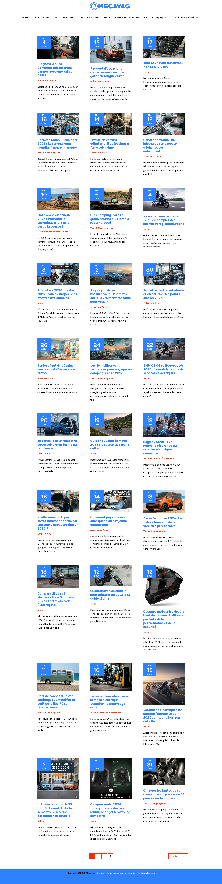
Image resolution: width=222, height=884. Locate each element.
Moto (146, 72)
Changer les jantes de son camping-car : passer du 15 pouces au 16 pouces (163, 794)
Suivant (178, 856)
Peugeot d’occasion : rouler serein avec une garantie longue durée (107, 72)
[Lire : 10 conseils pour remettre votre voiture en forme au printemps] (58, 424)
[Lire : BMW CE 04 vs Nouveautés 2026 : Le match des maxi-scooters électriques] (164, 349)
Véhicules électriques (56, 231)
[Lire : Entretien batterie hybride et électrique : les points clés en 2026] (164, 273)
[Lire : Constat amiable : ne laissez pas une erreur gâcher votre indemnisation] (164, 123)
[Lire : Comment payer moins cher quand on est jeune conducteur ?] (111, 500)
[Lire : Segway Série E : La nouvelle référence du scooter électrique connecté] (164, 424)
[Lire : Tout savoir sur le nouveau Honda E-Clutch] (164, 46)
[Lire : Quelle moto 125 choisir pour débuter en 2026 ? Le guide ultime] (111, 575)
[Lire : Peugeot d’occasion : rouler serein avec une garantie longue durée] (111, 49)
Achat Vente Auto (47, 80)
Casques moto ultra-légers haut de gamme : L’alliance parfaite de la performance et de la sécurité (163, 619)
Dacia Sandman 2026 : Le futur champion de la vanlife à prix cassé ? (162, 522)
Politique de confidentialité (121, 873)
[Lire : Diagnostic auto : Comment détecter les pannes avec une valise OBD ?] (58, 46)
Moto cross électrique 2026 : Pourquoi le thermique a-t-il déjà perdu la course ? (54, 220)
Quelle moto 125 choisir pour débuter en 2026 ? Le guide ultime (110, 594)
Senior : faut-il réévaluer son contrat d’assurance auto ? (56, 369)
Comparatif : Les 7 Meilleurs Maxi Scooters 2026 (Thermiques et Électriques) (55, 599)
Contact (101, 873)
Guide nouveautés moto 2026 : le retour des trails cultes (109, 444)
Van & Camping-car (48, 152)
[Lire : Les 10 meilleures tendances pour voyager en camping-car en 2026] (111, 349)
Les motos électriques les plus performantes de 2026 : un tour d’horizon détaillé (162, 715)
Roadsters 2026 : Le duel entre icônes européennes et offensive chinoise (57, 294)
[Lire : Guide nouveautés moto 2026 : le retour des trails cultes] (111, 424)
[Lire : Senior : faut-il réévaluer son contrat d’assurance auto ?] (58, 349)
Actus (40, 821)
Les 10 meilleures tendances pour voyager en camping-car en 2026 (111, 369)
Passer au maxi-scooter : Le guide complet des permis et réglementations (163, 220)
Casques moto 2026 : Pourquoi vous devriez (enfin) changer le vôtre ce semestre (110, 810)
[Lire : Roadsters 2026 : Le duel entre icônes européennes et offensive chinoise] (58, 273)
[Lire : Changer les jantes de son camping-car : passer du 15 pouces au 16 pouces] (164, 771)
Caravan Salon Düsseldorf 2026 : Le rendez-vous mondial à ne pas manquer (57, 143)
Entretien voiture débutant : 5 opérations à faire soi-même (109, 143)
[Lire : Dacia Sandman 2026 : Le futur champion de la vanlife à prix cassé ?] (164, 501)
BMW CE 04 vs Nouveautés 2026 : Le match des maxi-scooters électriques (163, 369)
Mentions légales (146, 873)
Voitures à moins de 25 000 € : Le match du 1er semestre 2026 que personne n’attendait (55, 810)
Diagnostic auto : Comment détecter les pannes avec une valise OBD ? (54, 69)
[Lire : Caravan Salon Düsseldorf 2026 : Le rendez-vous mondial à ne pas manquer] (58, 123)
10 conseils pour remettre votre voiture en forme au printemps (57, 444)
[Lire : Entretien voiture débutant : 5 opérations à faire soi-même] (111, 123)
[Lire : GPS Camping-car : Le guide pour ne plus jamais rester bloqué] (111, 198)
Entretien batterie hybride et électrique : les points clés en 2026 (163, 294)
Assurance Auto (152, 156)
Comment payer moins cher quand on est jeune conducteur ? (108, 521)
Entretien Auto (98, 152)
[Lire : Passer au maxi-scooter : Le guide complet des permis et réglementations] (164, 199)
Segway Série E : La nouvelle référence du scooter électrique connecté (160, 447)
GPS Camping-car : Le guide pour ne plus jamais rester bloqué (109, 218)
